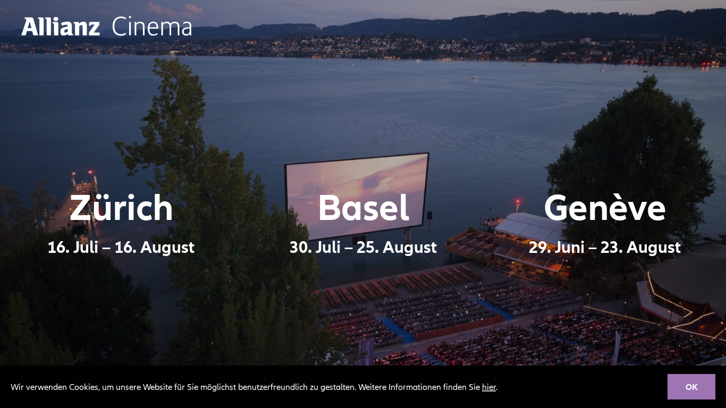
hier (489, 387)
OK (692, 387)
